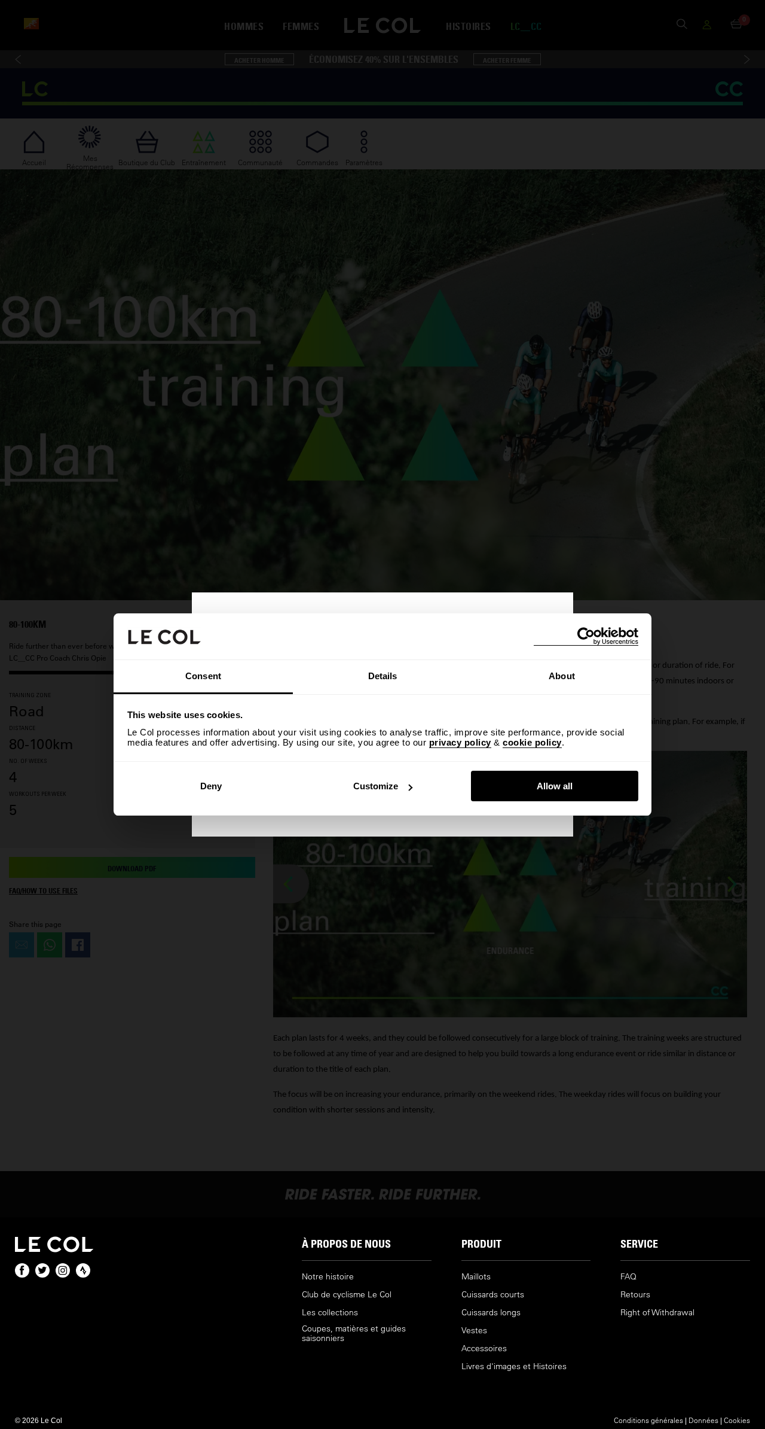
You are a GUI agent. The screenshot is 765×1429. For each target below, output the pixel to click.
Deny (211, 786)
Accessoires (484, 1348)
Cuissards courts (492, 1295)
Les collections (330, 1313)
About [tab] (562, 676)
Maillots (476, 1277)
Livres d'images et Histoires (514, 1366)
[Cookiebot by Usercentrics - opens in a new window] (586, 636)
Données (703, 1420)
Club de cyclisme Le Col (346, 1295)
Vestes (474, 1330)
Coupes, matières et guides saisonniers (354, 1333)
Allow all (555, 786)
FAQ (628, 1277)
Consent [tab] (203, 676)
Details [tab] (382, 676)
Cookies (737, 1420)
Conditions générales (648, 1420)
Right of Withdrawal (657, 1313)
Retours (635, 1295)
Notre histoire (328, 1277)
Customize (375, 786)
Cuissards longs (491, 1313)
